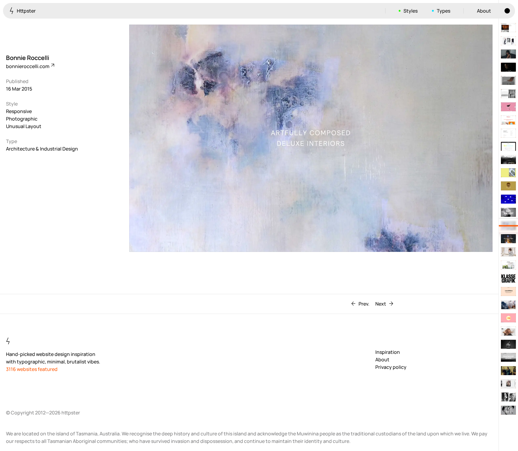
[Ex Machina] (508, 67)
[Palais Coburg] (508, 265)
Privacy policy (390, 367)
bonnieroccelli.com (28, 66)
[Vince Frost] (508, 410)
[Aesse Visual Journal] (508, 27)
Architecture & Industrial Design (42, 148)
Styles (410, 10)
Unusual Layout (23, 126)
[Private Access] (508, 133)
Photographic (21, 118)
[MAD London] (508, 370)
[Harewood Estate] (508, 357)
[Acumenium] (508, 344)
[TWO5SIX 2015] (508, 146)
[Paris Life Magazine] (508, 251)
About (484, 10)
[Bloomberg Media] (508, 238)
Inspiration (387, 352)
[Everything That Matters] (508, 383)
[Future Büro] (508, 80)
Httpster (26, 10)
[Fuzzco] (508, 120)
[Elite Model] (508, 397)
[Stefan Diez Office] (508, 172)
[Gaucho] (508, 159)
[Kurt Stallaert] (508, 212)
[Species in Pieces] (508, 106)
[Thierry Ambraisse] (508, 54)
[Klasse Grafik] (508, 278)
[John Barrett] (508, 331)
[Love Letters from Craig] (508, 317)
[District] (508, 199)
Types (443, 10)
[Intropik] (508, 93)
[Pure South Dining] (508, 304)
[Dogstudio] (508, 186)
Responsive (19, 111)
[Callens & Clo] (508, 40)
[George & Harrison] (508, 291)
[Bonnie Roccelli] (508, 225)
